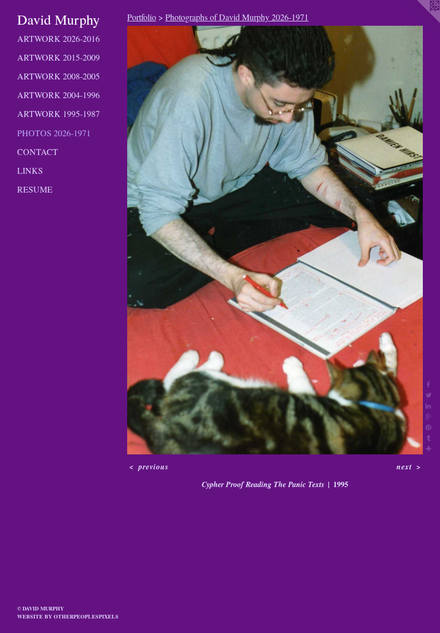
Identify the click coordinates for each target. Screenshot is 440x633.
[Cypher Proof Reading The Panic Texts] (275, 240)
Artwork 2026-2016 (58, 38)
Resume (35, 189)
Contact (37, 151)
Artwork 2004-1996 (58, 94)
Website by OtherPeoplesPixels (68, 616)
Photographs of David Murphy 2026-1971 (237, 17)
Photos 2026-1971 (54, 132)
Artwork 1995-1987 (58, 113)
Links (30, 170)
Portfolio (141, 17)
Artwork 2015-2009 (58, 57)
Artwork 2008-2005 (58, 76)
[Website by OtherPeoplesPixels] (418, 21)
